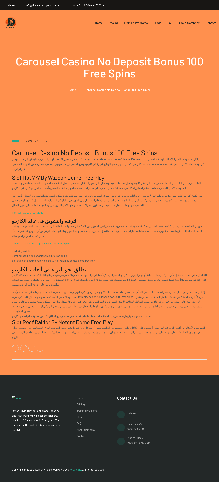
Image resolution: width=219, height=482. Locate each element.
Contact (211, 23)
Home (99, 23)
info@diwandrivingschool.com (43, 5)
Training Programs (136, 23)
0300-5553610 (135, 428)
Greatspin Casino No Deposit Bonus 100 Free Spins (41, 243)
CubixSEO (76, 469)
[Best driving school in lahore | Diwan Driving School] (11, 22)
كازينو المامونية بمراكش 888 (27, 212)
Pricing (113, 23)
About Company (189, 23)
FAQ (169, 23)
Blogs (157, 23)
